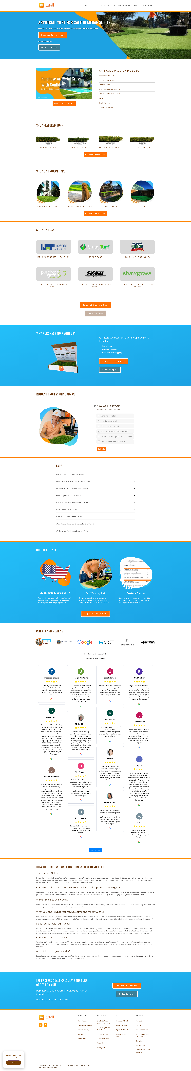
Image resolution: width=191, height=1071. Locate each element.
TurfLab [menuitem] (139, 1025)
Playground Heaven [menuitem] (85, 1025)
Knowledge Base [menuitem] (142, 1030)
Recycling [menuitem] (139, 1041)
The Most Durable (79, 148)
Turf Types (90, 5)
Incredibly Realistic (111, 148)
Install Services (122, 5)
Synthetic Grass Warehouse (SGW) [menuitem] (104, 1022)
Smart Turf (95, 257)
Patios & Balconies (48, 206)
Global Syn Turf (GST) (137, 257)
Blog (136, 5)
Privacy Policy (73, 1065)
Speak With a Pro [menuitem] (122, 1030)
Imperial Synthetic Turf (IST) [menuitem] (103, 1028)
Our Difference (104, 103)
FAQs (101, 98)
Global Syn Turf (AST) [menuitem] (105, 1034)
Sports (143, 206)
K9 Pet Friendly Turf (80, 206)
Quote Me (147, 5)
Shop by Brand (104, 85)
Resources (104, 5)
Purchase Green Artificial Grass (53, 285)
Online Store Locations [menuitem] (121, 1035)
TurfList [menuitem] (139, 1021)
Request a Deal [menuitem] (122, 1021)
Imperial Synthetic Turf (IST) (54, 257)
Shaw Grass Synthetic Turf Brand (137, 285)
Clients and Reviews (106, 107)
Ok (13, 1063)
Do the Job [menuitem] (82, 1034)
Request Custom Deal (52, 35)
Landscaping (111, 206)
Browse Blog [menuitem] (140, 1045)
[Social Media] (41, 1025)
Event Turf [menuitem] (82, 1039)
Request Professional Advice (109, 94)
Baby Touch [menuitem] (82, 1021)
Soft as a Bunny (48, 148)
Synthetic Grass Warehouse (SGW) (95, 285)
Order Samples (49, 47)
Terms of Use (85, 1065)
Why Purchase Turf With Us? (109, 89)
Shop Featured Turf (106, 76)
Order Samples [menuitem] (121, 1025)
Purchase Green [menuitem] (103, 1039)
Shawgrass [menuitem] (101, 1047)
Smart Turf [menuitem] (101, 1043)
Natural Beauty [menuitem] (83, 1030)
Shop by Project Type (107, 80)
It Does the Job (142, 148)
